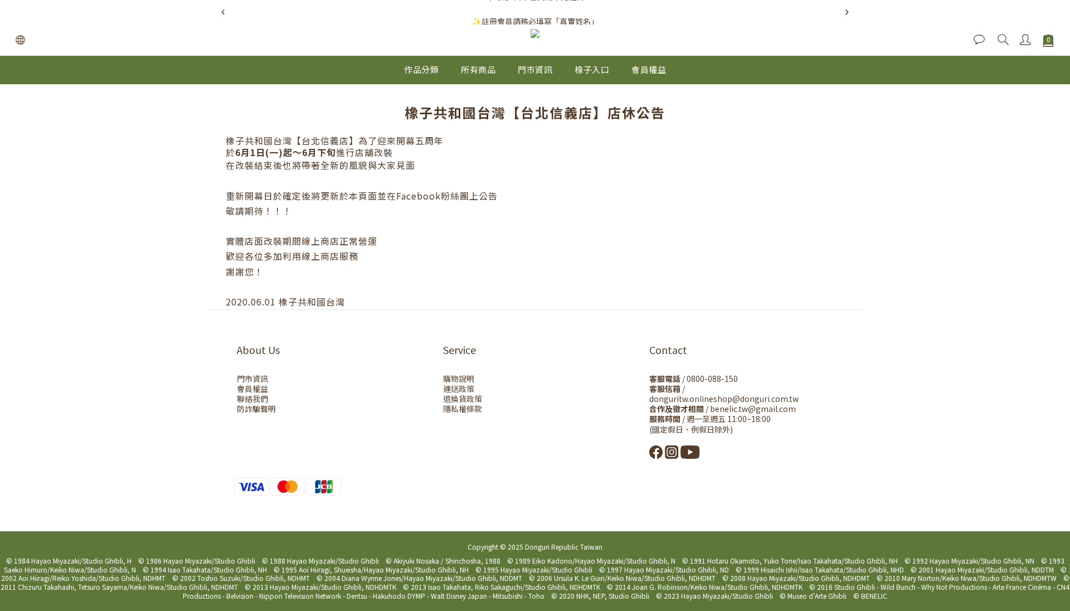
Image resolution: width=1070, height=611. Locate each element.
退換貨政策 (462, 398)
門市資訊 (535, 69)
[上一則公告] (223, 12)
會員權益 (648, 69)
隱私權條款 (462, 408)
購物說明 (458, 378)
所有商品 (478, 69)
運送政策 (458, 388)
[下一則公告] (847, 12)
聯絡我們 (252, 398)
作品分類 (421, 69)
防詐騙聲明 (256, 408)
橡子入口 (592, 69)
